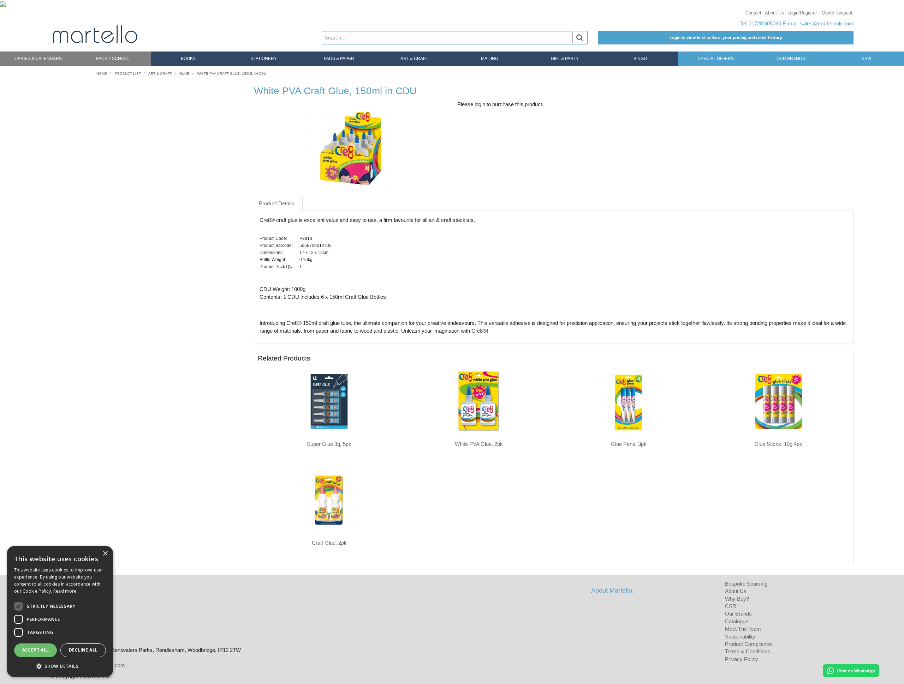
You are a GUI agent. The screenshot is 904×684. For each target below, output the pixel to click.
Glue (184, 73)
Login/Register (802, 13)
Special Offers (716, 58)
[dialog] (60, 611)
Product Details (276, 203)
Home (101, 73)
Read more (65, 591)
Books (188, 58)
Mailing (489, 58)
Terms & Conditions (747, 651)
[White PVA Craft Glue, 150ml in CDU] (350, 148)
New (866, 58)
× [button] (105, 553)
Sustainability (740, 637)
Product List (128, 73)
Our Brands (791, 58)
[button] (60, 666)
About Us (774, 13)
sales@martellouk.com (827, 23)
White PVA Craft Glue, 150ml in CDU (231, 73)
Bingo (640, 58)
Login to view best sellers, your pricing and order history (726, 37)
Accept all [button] (35, 650)
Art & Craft (414, 58)
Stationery (264, 58)
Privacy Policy (741, 659)
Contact (753, 13)
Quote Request (837, 13)
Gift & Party (565, 58)
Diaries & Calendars (37, 58)
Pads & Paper (339, 58)
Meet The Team (743, 629)
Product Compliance (748, 644)
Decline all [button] (83, 650)
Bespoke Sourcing (746, 584)
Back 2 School (113, 58)
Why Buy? (737, 599)
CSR (730, 606)
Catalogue (736, 621)
